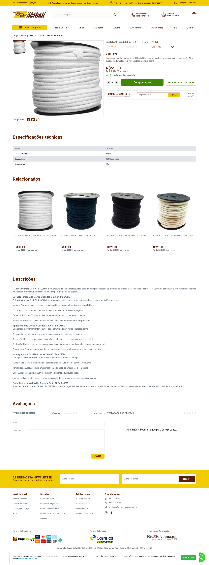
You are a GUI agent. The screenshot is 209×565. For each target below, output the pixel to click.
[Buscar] (114, 15)
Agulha (116, 27)
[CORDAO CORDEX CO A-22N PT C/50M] (81, 211)
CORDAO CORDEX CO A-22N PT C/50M (78, 235)
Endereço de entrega (84, 513)
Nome (15, 422)
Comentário (17, 430)
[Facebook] (111, 512)
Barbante (98, 27)
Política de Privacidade (49, 508)
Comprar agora (142, 82)
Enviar (173, 95)
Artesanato (135, 27)
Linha (81, 27)
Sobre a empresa (20, 499)
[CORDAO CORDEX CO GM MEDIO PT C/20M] (127, 211)
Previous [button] (16, 225)
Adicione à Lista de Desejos (172, 47)
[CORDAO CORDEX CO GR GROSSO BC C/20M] (35, 211)
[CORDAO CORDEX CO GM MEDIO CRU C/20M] (173, 211)
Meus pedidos (82, 508)
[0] (193, 14)
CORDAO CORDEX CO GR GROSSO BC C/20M (35, 235)
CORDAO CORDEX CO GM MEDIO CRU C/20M (173, 235)
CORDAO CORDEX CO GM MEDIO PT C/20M (126, 235)
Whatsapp (200, 557)
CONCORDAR (188, 557)
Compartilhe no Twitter (33, 119)
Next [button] (192, 225)
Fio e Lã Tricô (62, 27)
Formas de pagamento (49, 504)
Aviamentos (157, 27)
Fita (175, 27)
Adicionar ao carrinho (181, 82)
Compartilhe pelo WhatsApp (37, 119)
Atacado (43, 518)
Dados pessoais (83, 499)
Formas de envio (47, 499)
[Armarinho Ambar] (29, 14)
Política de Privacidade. (27, 558)
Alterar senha (81, 504)
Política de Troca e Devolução (52, 513)
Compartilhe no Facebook (28, 119)
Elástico (191, 27)
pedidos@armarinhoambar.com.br (123, 507)
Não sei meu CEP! (190, 94)
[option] (19, 47)
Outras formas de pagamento (122, 75)
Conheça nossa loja (21, 508)
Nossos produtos (20, 504)
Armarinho (17, 513)
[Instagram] (106, 512)
